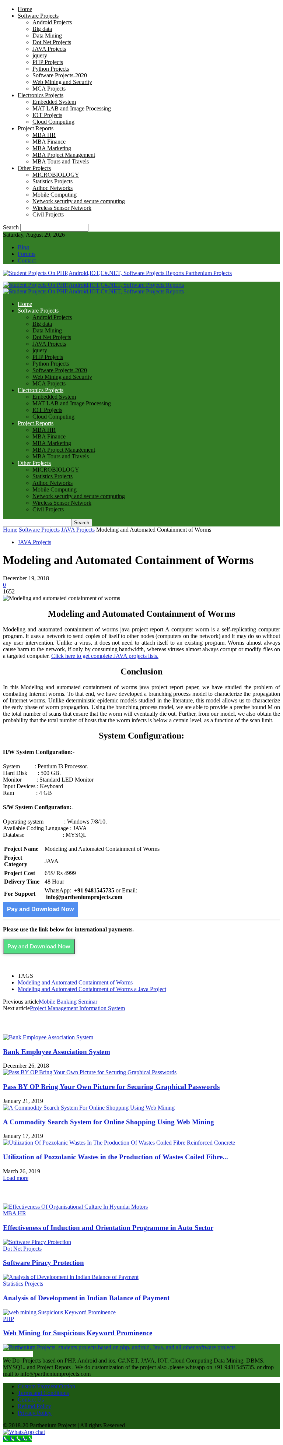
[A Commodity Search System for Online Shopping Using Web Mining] (89, 1107)
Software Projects (38, 16)
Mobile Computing (54, 194)
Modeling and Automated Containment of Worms (75, 982)
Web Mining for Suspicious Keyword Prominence (77, 1333)
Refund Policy (34, 1406)
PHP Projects (47, 62)
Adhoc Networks (52, 188)
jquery (39, 55)
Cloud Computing (53, 122)
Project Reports (35, 128)
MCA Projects (49, 88)
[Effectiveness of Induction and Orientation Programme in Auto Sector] (75, 1206)
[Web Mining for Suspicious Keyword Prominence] (59, 1312)
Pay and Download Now (40, 909)
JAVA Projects (49, 49)
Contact (27, 260)
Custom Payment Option (46, 1386)
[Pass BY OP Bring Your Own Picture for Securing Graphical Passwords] (90, 1072)
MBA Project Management (63, 155)
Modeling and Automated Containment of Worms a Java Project (92, 989)
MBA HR (44, 135)
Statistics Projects (52, 181)
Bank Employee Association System (56, 1051)
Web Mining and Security (62, 82)
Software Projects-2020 (59, 75)
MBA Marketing (51, 148)
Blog (23, 247)
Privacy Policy (35, 1413)
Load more (15, 1178)
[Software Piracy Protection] (37, 1242)
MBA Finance (49, 141)
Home (25, 9)
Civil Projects (48, 214)
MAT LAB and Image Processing (71, 108)
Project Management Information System (77, 1008)
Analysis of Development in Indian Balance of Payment (86, 1298)
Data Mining (47, 35)
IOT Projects (47, 115)
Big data (42, 29)
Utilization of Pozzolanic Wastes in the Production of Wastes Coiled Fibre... (115, 1157)
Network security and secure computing (78, 201)
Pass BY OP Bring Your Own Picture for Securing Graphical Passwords (111, 1086)
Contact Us (31, 1399)
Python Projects (50, 69)
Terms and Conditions (43, 1393)
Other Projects (34, 168)
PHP (8, 1319)
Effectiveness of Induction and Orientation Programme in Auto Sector (108, 1227)
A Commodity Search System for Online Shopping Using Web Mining (108, 1122)
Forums (26, 254)
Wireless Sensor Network (61, 208)
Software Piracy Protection (43, 1262)
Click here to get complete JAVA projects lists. (104, 656)
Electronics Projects (40, 95)
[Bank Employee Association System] (48, 1037)
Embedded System (54, 102)
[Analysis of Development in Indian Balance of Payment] (71, 1277)
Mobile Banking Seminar (68, 1001)
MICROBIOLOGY (55, 175)
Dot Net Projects (51, 42)
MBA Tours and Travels (60, 161)
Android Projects (52, 22)
